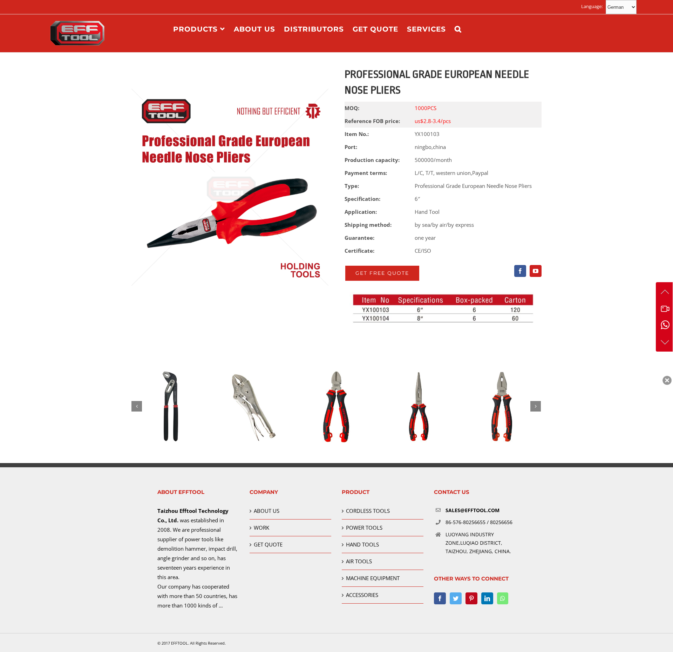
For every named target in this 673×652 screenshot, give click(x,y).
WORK (261, 527)
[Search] (458, 29)
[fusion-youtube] (536, 271)
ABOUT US (266, 510)
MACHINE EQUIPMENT (373, 578)
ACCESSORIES (362, 594)
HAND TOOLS (362, 544)
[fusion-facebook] (520, 271)
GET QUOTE (268, 544)
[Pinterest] (471, 598)
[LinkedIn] (487, 598)
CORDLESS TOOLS (368, 510)
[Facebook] (440, 598)
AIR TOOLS (359, 561)
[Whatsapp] (502, 598)
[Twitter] (456, 598)
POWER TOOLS (364, 527)
